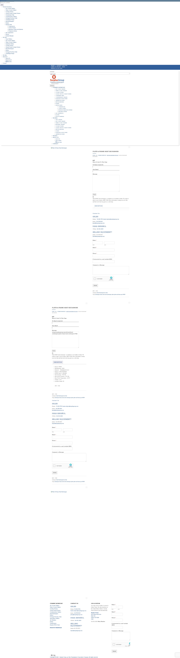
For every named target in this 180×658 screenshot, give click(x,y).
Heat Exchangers (10, 21)
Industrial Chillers (10, 44)
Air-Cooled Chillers (10, 8)
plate (113, 294)
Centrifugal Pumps (10, 19)
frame (101, 294)
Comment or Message (98, 265)
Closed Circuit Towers (55, 610)
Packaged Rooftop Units (11, 18)
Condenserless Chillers (11, 16)
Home (94, 155)
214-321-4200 (100, 229)
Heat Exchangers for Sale (112, 155)
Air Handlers (53, 620)
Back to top (3, 0)
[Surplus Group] (57, 78)
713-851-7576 (100, 219)
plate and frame (117, 294)
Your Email (95, 169)
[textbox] (90, 74)
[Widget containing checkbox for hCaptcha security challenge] (103, 278)
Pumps (51, 621)
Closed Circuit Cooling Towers (13, 13)
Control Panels (12, 27)
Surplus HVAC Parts (55, 625)
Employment (9, 60)
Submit (95, 285)
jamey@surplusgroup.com (98, 223)
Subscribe (9, 61)
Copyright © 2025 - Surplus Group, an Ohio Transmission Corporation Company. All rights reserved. (74, 657)
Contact (4, 63)
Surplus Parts (9, 24)
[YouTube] (54, 655)
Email (95, 247)
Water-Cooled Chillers (11, 10)
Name (95, 240)
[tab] (98, 206)
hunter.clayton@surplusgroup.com (111, 219)
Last (105, 244)
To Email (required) (98, 164)
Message (95, 174)
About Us (5, 56)
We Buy (5, 55)
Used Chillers (9, 39)
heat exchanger (108, 294)
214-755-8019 (99, 221)
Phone (95, 253)
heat (104, 294)
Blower (7, 34)
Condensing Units (10, 15)
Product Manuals (9, 36)
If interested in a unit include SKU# (102, 259)
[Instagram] (53, 655)
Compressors (11, 26)
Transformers (53, 623)
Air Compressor (9, 32)
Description (98, 206)
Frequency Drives (12, 31)
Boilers (7, 23)
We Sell (5, 37)
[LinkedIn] (52, 655)
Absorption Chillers (54, 618)
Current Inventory (7, 7)
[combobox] (90, 73)
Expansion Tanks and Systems (15, 29)
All (96, 155)
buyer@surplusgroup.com (98, 236)
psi (121, 294)
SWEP (124, 294)
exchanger (97, 294)
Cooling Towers (9, 11)
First (93, 244)
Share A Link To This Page (100, 162)
